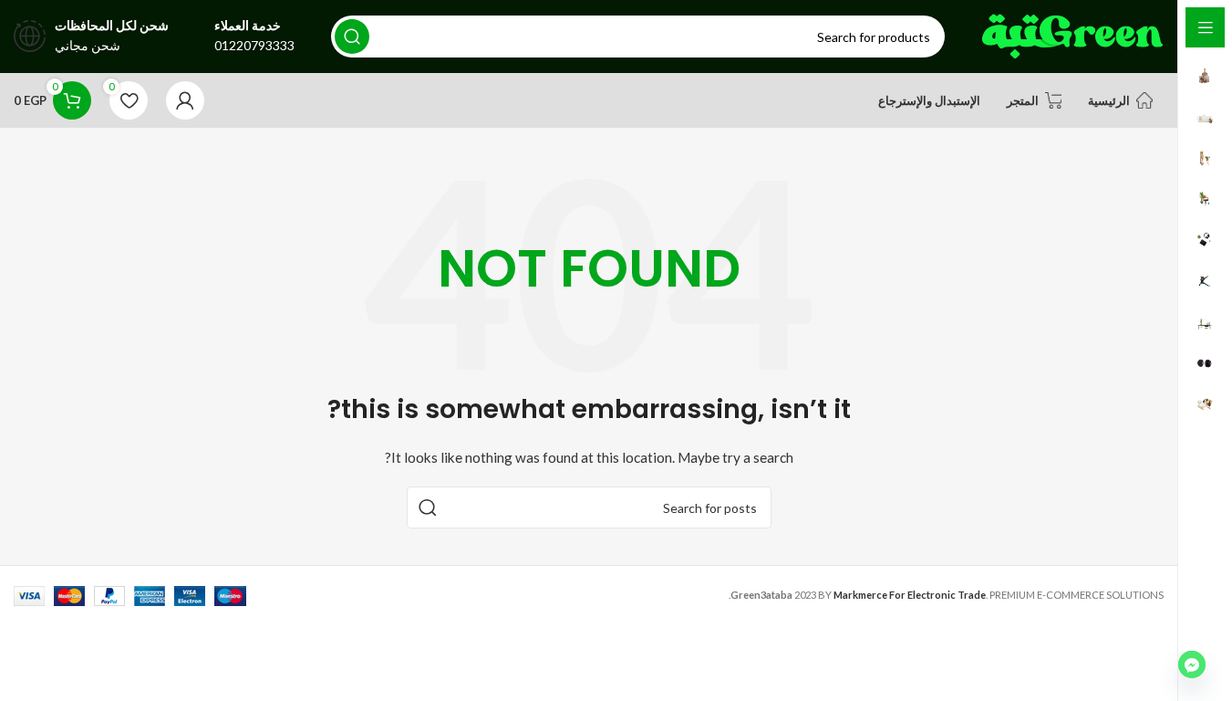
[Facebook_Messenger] (1192, 664)
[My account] (185, 100)
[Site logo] (1072, 35)
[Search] (352, 36)
